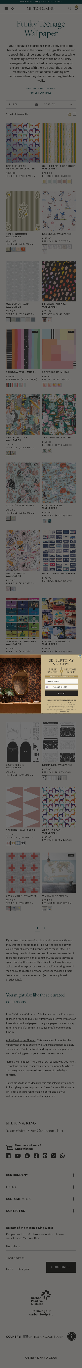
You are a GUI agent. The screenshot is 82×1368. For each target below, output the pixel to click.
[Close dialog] (80, 656)
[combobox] (48, 687)
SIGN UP (61, 693)
